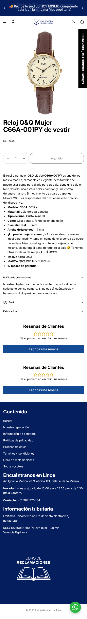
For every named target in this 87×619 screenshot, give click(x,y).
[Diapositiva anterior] (4, 7)
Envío (12, 302)
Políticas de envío (14, 446)
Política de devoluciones (17, 277)
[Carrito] (82, 21)
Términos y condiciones (18, 453)
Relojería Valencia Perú (48, 610)
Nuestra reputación (16, 427)
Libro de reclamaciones (18, 460)
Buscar (7, 420)
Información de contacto (19, 434)
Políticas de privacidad (18, 440)
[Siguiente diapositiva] (82, 7)
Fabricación (10, 311)
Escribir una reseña (43, 349)
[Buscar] (13, 21)
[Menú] (4, 21)
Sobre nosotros (13, 466)
